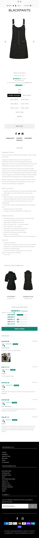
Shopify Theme (28, 531)
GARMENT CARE (6, 475)
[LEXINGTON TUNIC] (28, 291)
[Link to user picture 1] (6, 357)
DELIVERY (19, 138)
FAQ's (3, 477)
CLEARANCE (5, 462)
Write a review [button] (19, 329)
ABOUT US (5, 481)
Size (19, 89)
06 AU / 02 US (27, 95)
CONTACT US (5, 483)
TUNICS (4, 452)
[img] (5, 341)
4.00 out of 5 (24, 311)
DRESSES (4, 454)
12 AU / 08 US (14, 104)
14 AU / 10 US (24, 104)
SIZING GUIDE (6, 473)
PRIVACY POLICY (6, 485)
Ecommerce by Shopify (27, 533)
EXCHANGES (28, 138)
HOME (3, 491)
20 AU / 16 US (19, 112)
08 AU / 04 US (14, 99)
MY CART (28, 5)
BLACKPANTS (19, 10)
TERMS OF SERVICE (7, 487)
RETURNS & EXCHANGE (8, 479)
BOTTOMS (4, 458)
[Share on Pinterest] (22, 134)
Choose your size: (14, 95)
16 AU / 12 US (14, 108)
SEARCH (4, 489)
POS (16, 533)
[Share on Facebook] (16, 134)
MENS (3, 460)
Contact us (19, 140)
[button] (17, 78)
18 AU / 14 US (24, 108)
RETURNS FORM (6, 471)
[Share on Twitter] (19, 134)
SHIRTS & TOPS (6, 456)
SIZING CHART (10, 138)
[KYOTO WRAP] (11, 291)
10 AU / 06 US (24, 99)
